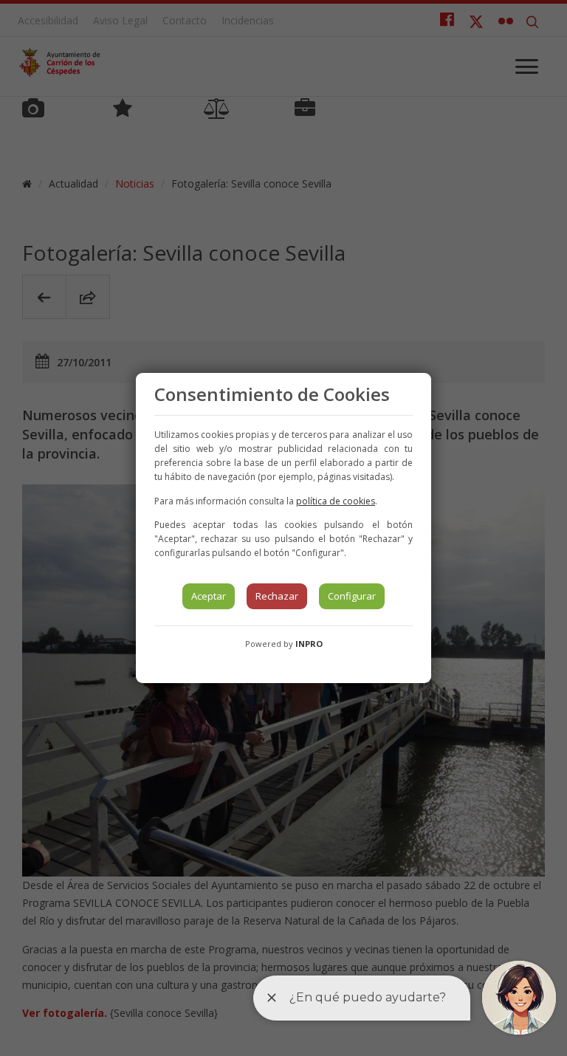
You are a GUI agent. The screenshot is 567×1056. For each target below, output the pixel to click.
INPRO (309, 643)
